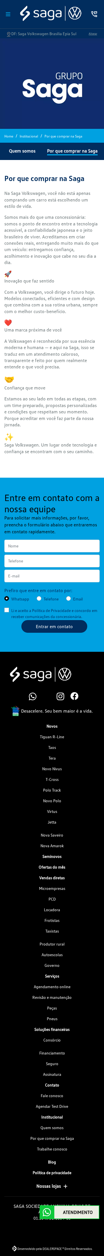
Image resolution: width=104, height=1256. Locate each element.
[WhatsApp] (31, 697)
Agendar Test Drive (52, 1106)
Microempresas (52, 888)
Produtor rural (52, 943)
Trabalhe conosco (52, 1148)
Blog (52, 1161)
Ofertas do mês (52, 867)
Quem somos (52, 1127)
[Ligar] (94, 14)
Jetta (52, 822)
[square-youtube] (45, 697)
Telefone (51, 598)
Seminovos (52, 856)
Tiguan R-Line (52, 736)
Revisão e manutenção (52, 997)
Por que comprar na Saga (52, 1138)
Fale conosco (52, 1095)
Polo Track (52, 790)
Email (78, 598)
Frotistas (52, 920)
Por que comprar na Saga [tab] (72, 151)
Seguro (52, 1063)
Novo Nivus (52, 768)
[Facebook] (73, 697)
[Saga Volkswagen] (50, 13)
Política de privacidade (52, 1172)
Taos (52, 747)
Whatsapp (20, 598)
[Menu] (8, 14)
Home (8, 136)
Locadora (52, 909)
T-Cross (52, 779)
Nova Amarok (52, 845)
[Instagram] (59, 697)
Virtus (52, 811)
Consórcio (52, 1039)
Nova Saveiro (52, 835)
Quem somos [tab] (22, 151)
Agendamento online (52, 986)
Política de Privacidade (51, 610)
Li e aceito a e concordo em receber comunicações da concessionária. (54, 613)
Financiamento (52, 1052)
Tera (52, 758)
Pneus (52, 1018)
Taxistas (52, 931)
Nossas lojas (48, 1186)
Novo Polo (52, 800)
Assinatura (52, 1074)
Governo (52, 965)
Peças (52, 1007)
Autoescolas (52, 954)
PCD (52, 899)
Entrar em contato (54, 626)
